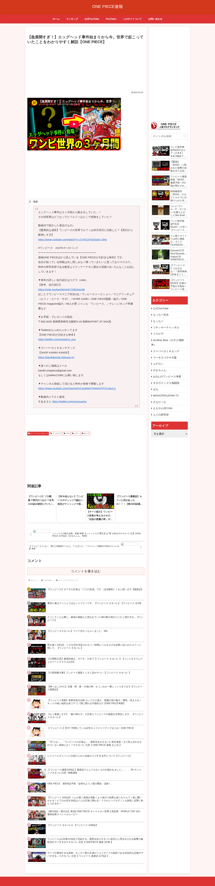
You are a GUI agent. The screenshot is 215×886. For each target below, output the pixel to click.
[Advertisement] (85, 66)
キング (86, 433)
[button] (184, 136)
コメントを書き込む (86, 571)
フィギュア (57, 433)
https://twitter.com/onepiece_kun (57, 339)
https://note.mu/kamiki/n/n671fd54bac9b (61, 289)
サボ (68, 433)
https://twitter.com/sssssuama (69, 401)
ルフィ (77, 433)
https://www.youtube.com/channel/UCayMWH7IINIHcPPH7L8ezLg (77, 388)
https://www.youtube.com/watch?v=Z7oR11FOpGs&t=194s (72, 239)
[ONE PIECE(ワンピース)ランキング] (165, 125)
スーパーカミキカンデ (39, 433)
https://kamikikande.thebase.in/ (56, 357)
